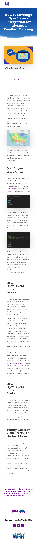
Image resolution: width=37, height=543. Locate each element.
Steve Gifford (18, 68)
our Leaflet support (16, 363)
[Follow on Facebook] (18, 525)
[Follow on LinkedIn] (14, 525)
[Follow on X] (22, 525)
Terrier (12, 74)
